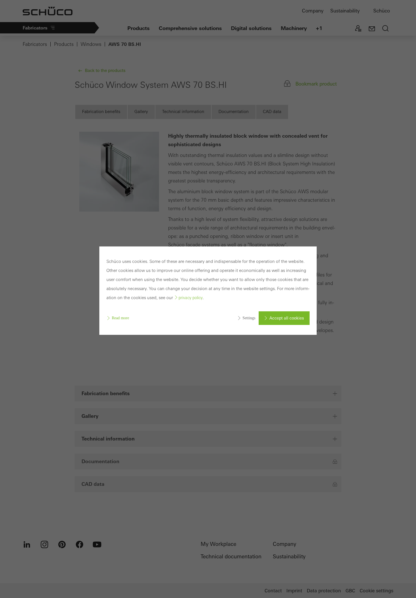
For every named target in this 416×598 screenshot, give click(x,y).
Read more (120, 318)
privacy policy (191, 297)
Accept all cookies (286, 318)
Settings (249, 318)
